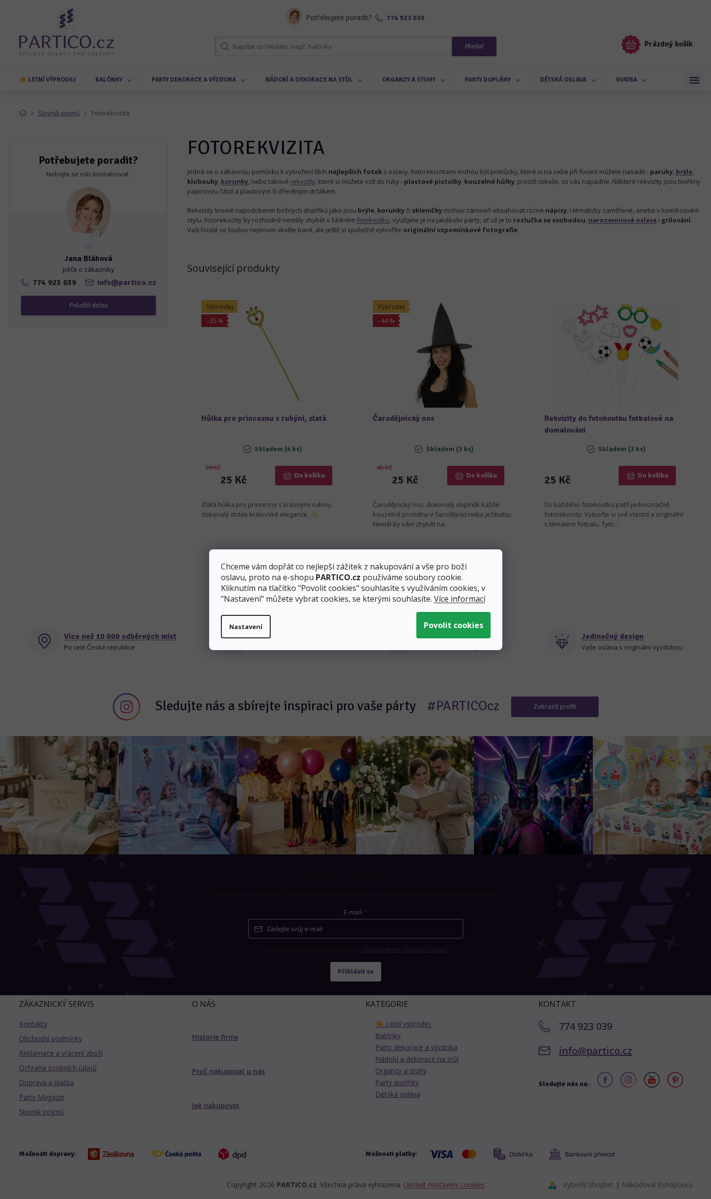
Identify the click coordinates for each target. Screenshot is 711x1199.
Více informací (459, 598)
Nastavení (245, 626)
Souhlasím (453, 625)
